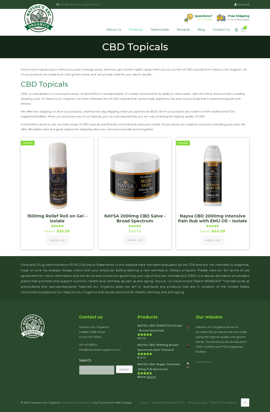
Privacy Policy (197, 402)
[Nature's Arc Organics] (39, 18)
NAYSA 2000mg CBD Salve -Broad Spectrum (135, 218)
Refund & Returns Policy (168, 402)
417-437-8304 (204, 19)
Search (85, 360)
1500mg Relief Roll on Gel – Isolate (57, 218)
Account (243, 4)
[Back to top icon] (245, 402)
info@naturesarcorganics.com (80, 4)
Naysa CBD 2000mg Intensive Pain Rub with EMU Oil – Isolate (212, 218)
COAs (144, 402)
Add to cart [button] (57, 240)
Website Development (77, 402)
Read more (203, 361)
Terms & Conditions (223, 402)
